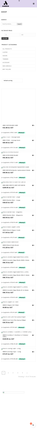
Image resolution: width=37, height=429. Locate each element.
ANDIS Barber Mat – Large (11, 200)
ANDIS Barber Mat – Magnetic (13, 215)
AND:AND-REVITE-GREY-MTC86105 (14, 185)
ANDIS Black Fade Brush (11, 245)
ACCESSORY (6, 62)
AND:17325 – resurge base (11, 140)
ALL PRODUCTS (7, 49)
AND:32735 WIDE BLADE (10, 155)
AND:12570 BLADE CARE (10, 125)
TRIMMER (5, 59)
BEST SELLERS (7, 69)
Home (13, 15)
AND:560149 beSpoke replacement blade (16, 170)
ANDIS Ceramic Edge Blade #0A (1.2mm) (16, 275)
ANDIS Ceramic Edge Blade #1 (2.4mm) (15, 290)
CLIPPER (5, 52)
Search (19, 24)
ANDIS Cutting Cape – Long (12, 351)
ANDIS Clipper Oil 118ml (11, 305)
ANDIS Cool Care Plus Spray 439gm (14, 320)
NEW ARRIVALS (7, 66)
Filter (5, 38)
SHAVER (5, 55)
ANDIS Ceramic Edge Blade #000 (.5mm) (16, 260)
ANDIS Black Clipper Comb (11, 230)
